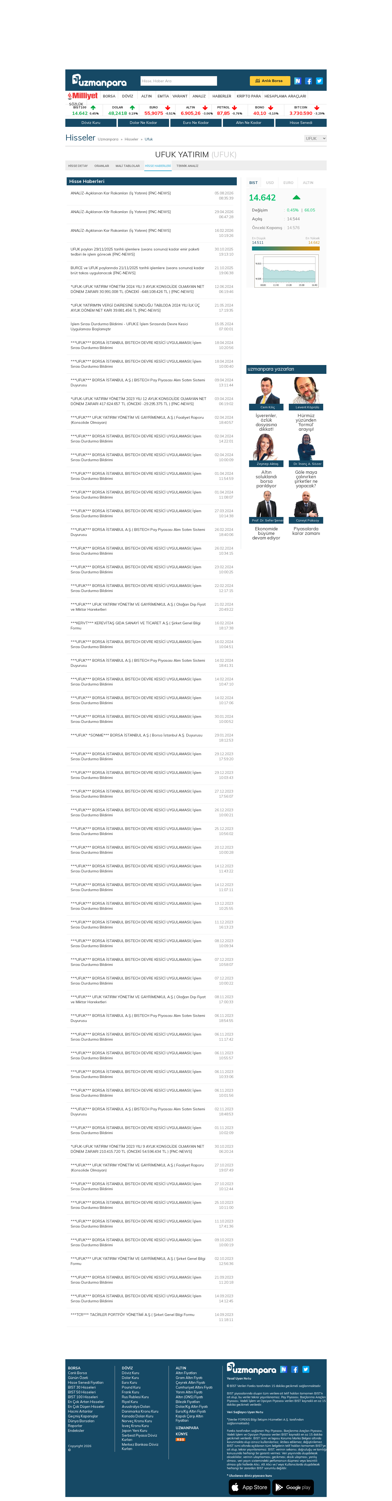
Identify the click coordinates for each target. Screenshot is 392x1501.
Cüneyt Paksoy (307, 520)
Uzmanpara (108, 139)
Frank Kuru (130, 1392)
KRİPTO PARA (249, 96)
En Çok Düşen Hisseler (86, 1406)
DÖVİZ (127, 96)
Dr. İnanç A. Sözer (307, 464)
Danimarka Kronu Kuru (140, 1411)
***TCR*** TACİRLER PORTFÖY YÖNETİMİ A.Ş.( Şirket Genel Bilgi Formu (132, 1314)
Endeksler (76, 1430)
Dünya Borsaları (81, 1421)
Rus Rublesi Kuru (135, 1397)
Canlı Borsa (77, 1373)
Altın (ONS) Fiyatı (189, 1397)
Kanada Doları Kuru (137, 1416)
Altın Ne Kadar (248, 122)
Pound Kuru (131, 1387)
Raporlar (75, 1426)
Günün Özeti (78, 1377)
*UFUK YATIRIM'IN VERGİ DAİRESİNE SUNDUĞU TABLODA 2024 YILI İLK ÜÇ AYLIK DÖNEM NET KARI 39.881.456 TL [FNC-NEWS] (135, 308)
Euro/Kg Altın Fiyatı (191, 1411)
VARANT (180, 96)
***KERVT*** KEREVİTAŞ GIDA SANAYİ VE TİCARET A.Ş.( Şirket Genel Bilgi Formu (136, 625)
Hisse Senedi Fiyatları (85, 1382)
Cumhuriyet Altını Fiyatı (194, 1387)
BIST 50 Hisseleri (82, 1392)
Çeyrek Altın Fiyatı (190, 1382)
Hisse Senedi (301, 122)
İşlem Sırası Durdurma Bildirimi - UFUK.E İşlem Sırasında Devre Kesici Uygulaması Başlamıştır (129, 326)
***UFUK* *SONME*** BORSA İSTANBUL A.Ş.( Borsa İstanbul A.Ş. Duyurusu (136, 735)
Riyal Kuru (130, 1402)
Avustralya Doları (136, 1406)
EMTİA (163, 96)
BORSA (109, 96)
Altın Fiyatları (186, 1373)
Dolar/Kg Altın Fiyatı (192, 1406)
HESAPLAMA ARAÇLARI (285, 96)
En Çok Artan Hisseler (86, 1402)
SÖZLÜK (76, 104)
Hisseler (131, 139)
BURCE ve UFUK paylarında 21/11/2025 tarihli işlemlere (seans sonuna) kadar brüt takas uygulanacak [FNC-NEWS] (137, 270)
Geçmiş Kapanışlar (83, 1416)
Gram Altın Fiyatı (189, 1377)
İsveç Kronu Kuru (135, 1426)
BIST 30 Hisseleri (82, 1387)
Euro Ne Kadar (196, 122)
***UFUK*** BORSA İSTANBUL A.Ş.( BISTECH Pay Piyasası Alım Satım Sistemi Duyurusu (138, 382)
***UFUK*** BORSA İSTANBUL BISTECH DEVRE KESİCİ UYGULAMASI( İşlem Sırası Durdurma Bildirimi (136, 345)
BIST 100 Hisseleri (83, 1397)
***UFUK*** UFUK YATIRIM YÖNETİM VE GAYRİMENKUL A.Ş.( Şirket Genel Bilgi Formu (138, 1261)
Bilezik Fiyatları (188, 1402)
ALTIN (146, 96)
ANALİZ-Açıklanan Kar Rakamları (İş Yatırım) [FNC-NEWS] (121, 193)
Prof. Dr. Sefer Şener (267, 520)
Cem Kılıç (268, 407)
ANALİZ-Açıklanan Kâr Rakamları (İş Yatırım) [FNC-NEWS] (121, 211)
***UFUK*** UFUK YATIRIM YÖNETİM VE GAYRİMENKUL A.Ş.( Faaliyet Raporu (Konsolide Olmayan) (137, 420)
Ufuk (149, 139)
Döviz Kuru (91, 122)
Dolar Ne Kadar (143, 122)
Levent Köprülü (307, 407)
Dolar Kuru (130, 1377)
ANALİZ (199, 96)
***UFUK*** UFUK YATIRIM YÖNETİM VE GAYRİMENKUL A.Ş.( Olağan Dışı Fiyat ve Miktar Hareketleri (138, 607)
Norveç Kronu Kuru (137, 1421)
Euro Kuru (129, 1382)
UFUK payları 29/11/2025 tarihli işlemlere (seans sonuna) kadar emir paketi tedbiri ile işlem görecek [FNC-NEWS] (135, 252)
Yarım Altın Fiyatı (189, 1392)
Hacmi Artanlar (80, 1411)
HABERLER (222, 96)
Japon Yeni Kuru (134, 1430)
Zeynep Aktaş (267, 464)
